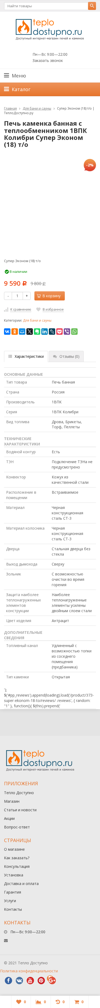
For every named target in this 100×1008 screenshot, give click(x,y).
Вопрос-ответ (17, 827)
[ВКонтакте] (7, 331)
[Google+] (52, 980)
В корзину (51, 295)
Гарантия (12, 892)
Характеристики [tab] (29, 356)
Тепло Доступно (19, 792)
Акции (9, 818)
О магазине (14, 849)
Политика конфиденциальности (29, 970)
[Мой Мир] (22, 331)
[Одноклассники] (14, 331)
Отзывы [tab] (69, 356)
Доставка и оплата (21, 883)
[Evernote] (37, 331)
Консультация (17, 866)
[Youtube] (30, 980)
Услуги (10, 900)
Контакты (13, 909)
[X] (29, 331)
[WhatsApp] (74, 331)
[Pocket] (59, 331)
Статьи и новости (20, 809)
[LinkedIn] (44, 331)
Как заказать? (16, 857)
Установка (13, 874)
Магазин (11, 801)
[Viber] (67, 331)
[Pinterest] (41, 980)
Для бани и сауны (37, 108)
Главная (10, 108)
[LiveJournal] (52, 331)
